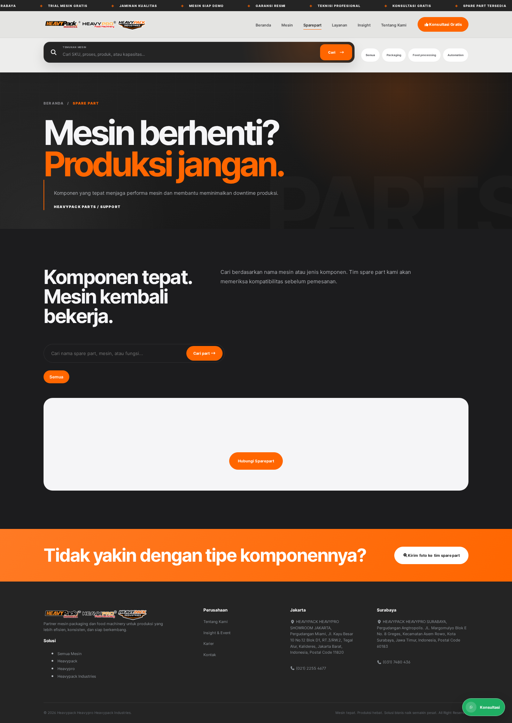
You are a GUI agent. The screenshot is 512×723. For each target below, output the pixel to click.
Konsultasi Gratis (445, 24)
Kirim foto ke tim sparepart (434, 555)
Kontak (209, 654)
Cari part (202, 353)
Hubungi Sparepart (256, 461)
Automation (456, 55)
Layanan (339, 25)
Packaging (394, 55)
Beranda (263, 25)
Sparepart (312, 25)
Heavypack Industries (76, 676)
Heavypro (66, 668)
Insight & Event (217, 632)
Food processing (424, 55)
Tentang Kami (393, 25)
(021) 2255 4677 (310, 668)
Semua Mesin (69, 653)
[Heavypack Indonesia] (96, 24)
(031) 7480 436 (396, 662)
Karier (208, 643)
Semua (370, 55)
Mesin (287, 25)
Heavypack (67, 661)
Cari (331, 52)
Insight (364, 25)
